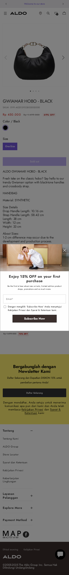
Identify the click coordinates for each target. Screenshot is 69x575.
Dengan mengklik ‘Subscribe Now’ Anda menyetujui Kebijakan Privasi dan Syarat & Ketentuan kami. (35, 308)
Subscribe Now (34, 318)
